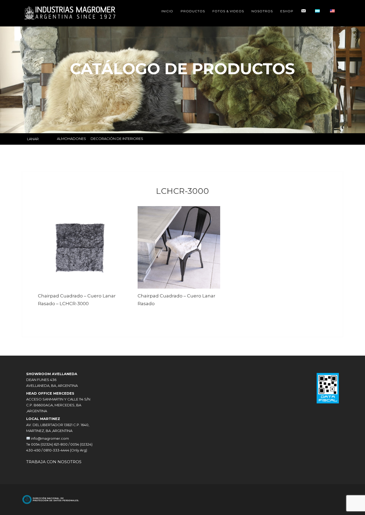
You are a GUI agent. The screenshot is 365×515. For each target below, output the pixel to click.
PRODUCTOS (193, 11)
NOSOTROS (262, 11)
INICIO (167, 11)
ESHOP (286, 11)
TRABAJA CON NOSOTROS (53, 461)
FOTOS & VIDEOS (228, 11)
